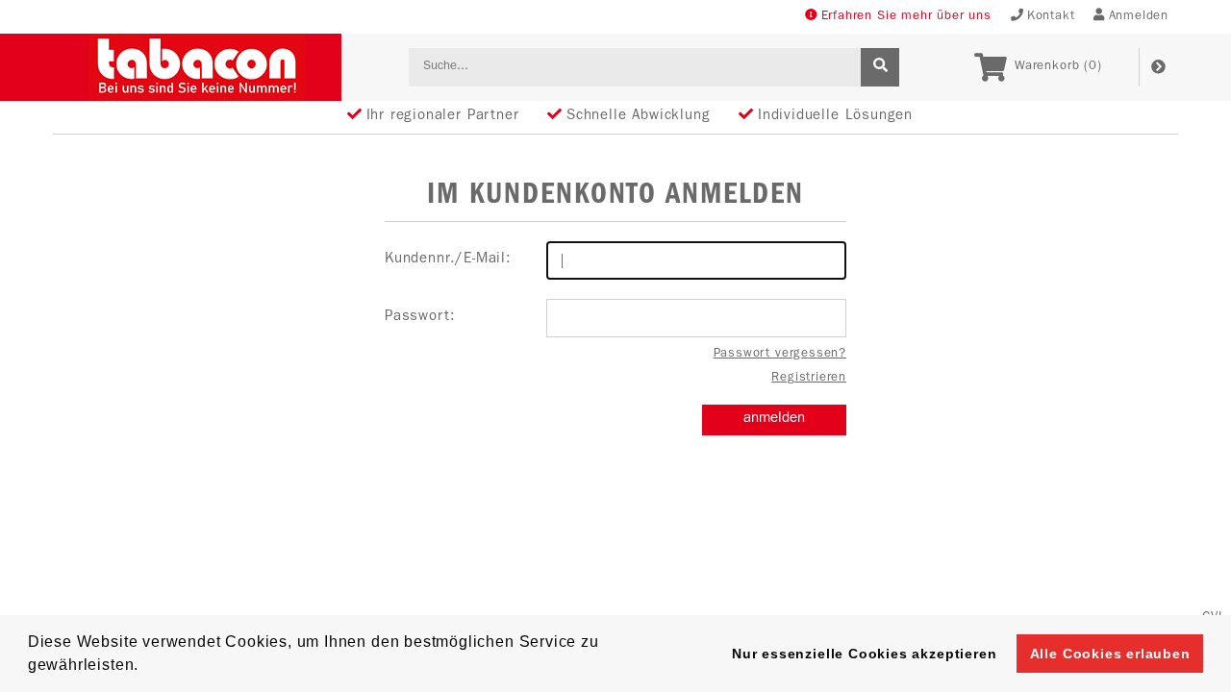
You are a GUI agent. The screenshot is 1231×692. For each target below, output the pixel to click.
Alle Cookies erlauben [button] (1110, 653)
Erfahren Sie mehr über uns (906, 17)
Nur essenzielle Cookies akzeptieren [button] (864, 653)
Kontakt (1051, 17)
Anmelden (1138, 17)
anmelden (774, 419)
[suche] (880, 67)
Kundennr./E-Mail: (448, 260)
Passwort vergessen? (780, 354)
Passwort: (420, 317)
